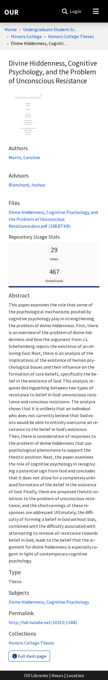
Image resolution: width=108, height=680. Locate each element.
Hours (57, 675)
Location (75, 675)
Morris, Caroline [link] (24, 157)
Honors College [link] (26, 36)
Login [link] (76, 11)
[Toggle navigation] (96, 11)
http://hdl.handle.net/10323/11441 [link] (43, 622)
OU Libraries (36, 675)
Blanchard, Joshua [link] (27, 185)
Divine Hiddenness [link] (26, 602)
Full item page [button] (31, 656)
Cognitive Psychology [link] (67, 602)
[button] (64, 11)
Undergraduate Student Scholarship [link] (52, 29)
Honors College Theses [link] (71, 36)
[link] (53, 219)
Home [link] (11, 29)
